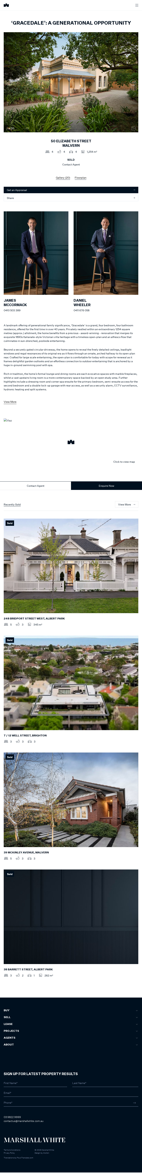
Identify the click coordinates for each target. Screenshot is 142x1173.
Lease (8, 1024)
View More (10, 401)
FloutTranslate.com (25, 1158)
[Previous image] (9, 83)
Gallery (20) (63, 177)
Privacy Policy (9, 1153)
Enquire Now (106, 485)
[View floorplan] (133, 128)
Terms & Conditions (12, 1150)
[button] (71, 442)
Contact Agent (35, 485)
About (9, 1044)
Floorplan (80, 177)
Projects (11, 1031)
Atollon (46, 1153)
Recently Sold (12, 504)
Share (10, 198)
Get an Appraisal (17, 190)
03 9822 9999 (12, 1117)
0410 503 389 (12, 310)
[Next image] (133, 83)
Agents (9, 1038)
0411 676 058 (81, 310)
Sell (7, 1017)
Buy (6, 1010)
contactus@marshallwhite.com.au (23, 1120)
